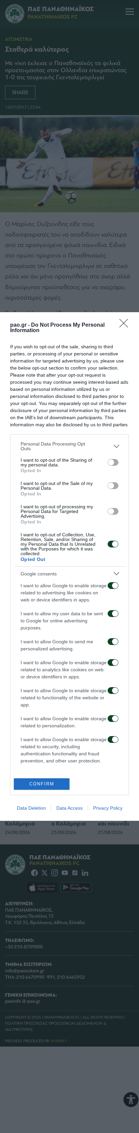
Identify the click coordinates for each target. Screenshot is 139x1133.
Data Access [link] (69, 808)
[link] (125, 325)
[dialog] (69, 566)
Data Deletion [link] (31, 808)
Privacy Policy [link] (107, 808)
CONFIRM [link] (41, 783)
